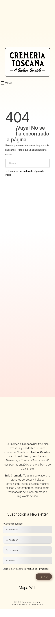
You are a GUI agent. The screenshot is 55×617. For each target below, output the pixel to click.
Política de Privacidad (37, 569)
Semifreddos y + (27, 298)
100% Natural (27, 230)
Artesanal (27, 278)
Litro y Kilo (27, 258)
